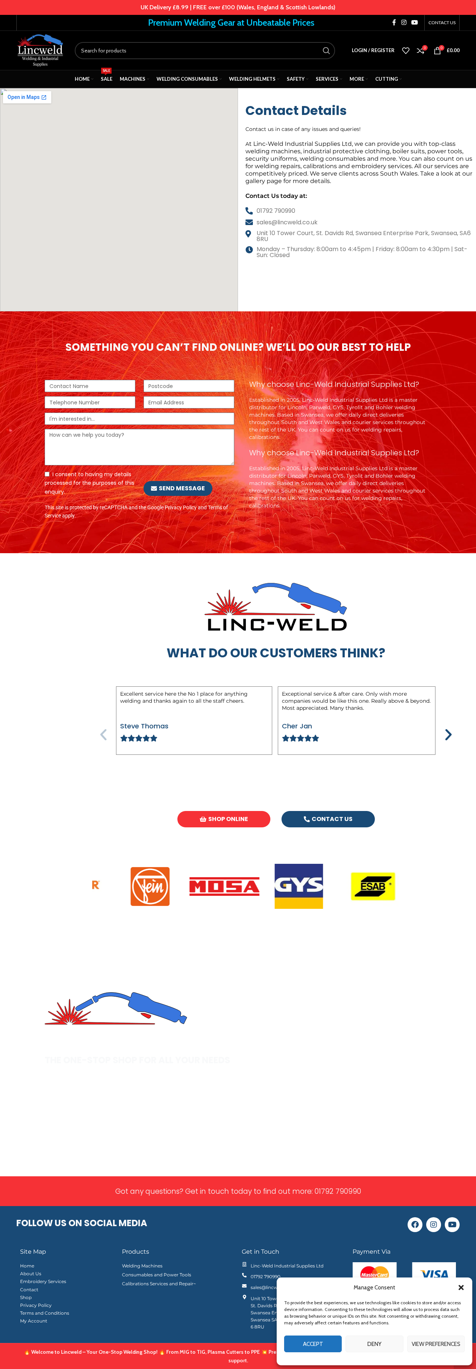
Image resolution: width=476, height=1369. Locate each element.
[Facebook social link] (394, 22)
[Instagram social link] (404, 22)
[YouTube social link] (415, 22)
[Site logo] (40, 50)
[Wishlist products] (405, 50)
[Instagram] (433, 1224)
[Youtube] (452, 1224)
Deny (374, 1344)
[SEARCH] (326, 50)
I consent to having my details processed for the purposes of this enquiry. (89, 483)
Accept (313, 1344)
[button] (461, 1287)
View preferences (436, 1344)
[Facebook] (415, 1224)
